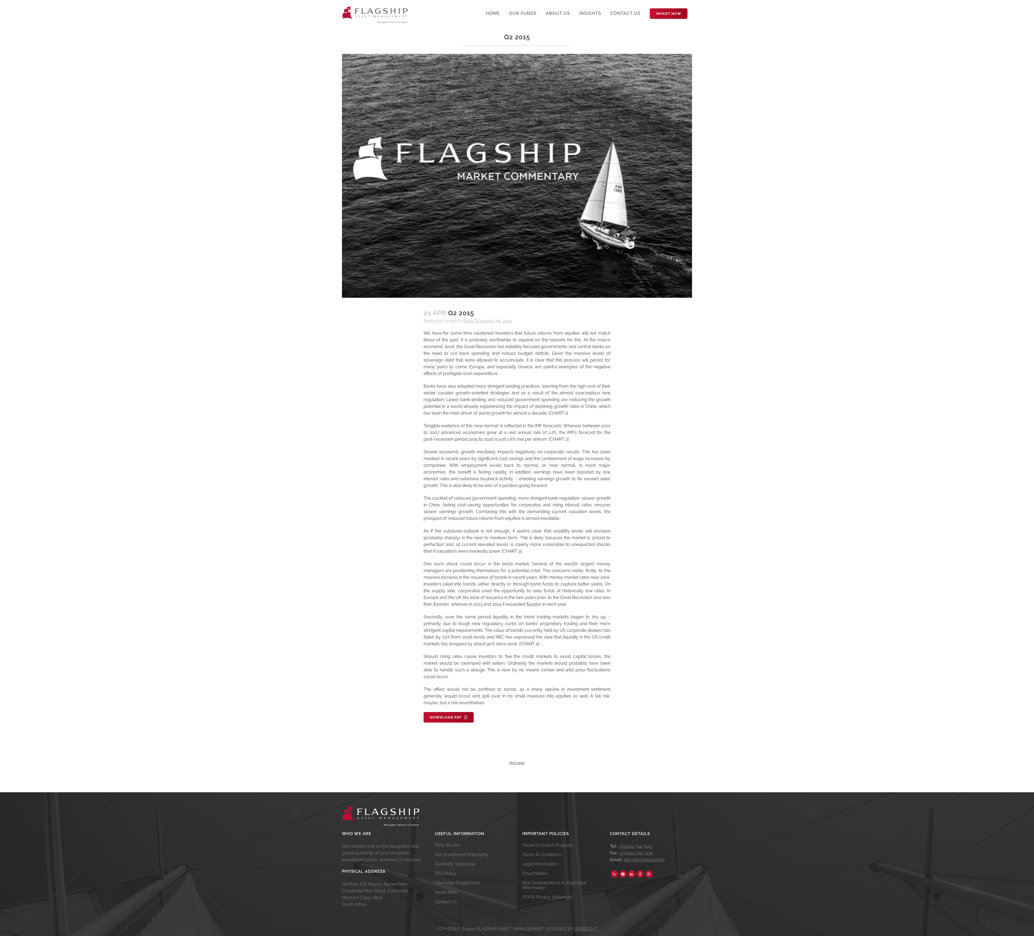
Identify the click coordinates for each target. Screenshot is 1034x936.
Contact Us (446, 901)
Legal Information (539, 864)
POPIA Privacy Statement (547, 897)
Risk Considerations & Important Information (554, 885)
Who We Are (447, 845)
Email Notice (534, 873)
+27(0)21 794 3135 (636, 853)
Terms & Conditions (541, 854)
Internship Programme (457, 883)
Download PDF (446, 717)
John (507, 321)
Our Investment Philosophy (462, 854)
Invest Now (668, 14)
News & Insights (479, 321)
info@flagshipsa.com (644, 859)
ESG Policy (445, 873)
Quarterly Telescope (455, 864)
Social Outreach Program (547, 845)
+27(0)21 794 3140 (635, 846)
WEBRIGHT (585, 928)
